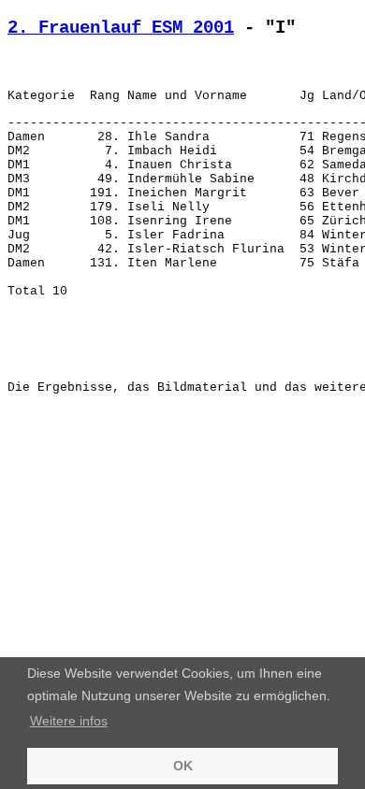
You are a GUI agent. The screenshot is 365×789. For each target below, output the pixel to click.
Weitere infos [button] (69, 720)
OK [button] (183, 765)
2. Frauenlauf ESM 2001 (120, 28)
